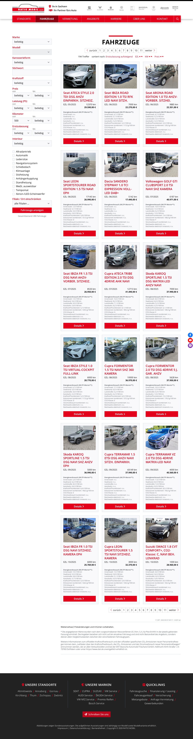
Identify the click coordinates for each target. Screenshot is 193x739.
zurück (93, 50)
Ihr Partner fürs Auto (65, 10)
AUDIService (85, 695)
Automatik (22, 155)
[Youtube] (190, 340)
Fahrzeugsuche (138, 691)
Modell (16, 47)
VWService (111, 691)
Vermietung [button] (70, 18)
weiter (148, 50)
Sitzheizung (22, 174)
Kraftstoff (18, 78)
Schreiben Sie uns (98, 714)
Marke (16, 37)
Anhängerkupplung (27, 178)
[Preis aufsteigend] (162, 56)
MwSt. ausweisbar (26, 186)
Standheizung (24, 182)
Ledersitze (22, 159)
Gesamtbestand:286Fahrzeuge (32, 216)
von (14, 91)
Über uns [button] (139, 18)
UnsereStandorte (40, 685)
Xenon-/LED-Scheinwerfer (30, 194)
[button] (62, 6)
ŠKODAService (104, 695)
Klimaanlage (23, 170)
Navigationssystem (27, 163)
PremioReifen (106, 699)
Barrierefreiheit (98, 728)
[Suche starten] (177, 19)
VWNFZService (85, 699)
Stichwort (17, 68)
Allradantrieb (23, 151)
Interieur (17, 138)
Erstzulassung (20, 126)
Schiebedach (23, 167)
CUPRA (86, 691)
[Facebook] (190, 335)
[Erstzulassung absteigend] (140, 56)
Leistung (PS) (19, 101)
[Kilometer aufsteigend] (151, 56)
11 (141, 50)
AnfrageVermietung (162, 699)
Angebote (93, 18)
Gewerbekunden (153, 703)
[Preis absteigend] (160, 56)
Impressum (63, 728)
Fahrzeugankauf (143, 695)
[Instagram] (190, 345)
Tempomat (22, 190)
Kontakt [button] (162, 18)
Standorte (24, 18)
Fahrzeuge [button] (47, 18)
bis (34, 91)
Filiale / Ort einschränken (26, 199)
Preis (15, 88)
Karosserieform (21, 57)
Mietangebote (139, 699)
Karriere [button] (116, 18)
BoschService (96, 703)
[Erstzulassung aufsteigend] (141, 56)
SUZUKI (97, 691)
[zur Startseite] (28, 8)
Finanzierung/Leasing (162, 691)
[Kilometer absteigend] (149, 56)
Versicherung (163, 695)
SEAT (76, 691)
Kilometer (18, 113)
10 (136, 50)
